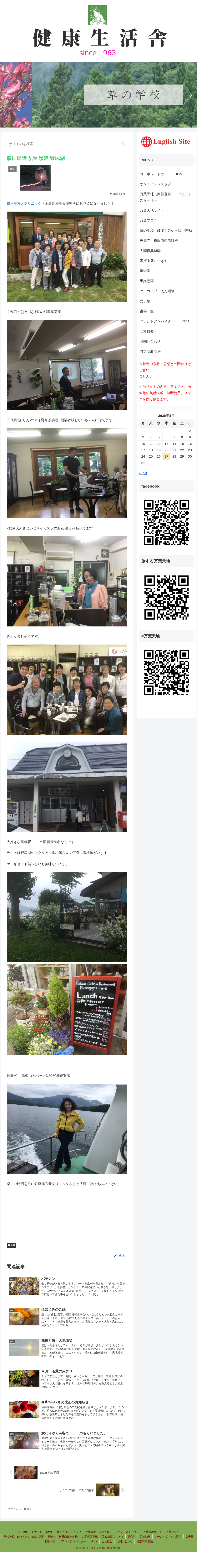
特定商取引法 (150, 352)
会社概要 (147, 331)
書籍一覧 (147, 311)
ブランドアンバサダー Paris (164, 321)
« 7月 (143, 473)
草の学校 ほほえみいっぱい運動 (166, 231)
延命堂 (145, 271)
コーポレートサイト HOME (162, 174)
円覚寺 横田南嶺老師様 (159, 241)
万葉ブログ (148, 220)
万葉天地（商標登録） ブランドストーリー (166, 197)
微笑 (12, 1245)
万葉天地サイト (152, 210)
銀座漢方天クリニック (24, 203)
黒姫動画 (147, 281)
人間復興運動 (150, 251)
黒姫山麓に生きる (154, 261)
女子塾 (145, 301)
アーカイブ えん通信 (157, 291)
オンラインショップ (155, 184)
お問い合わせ (150, 341)
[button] (6, 95)
